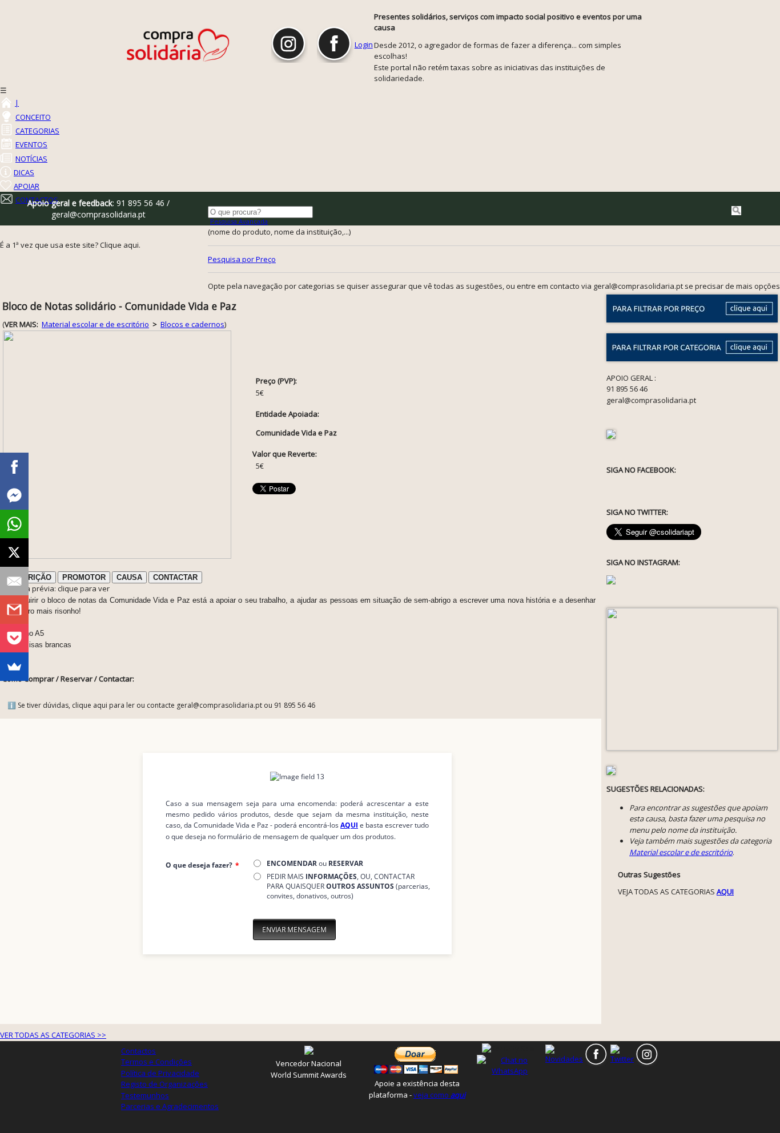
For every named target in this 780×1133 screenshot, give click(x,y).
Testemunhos (145, 1095)
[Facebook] (14, 467)
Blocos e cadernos (192, 324)
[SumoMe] (14, 666)
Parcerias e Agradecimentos (170, 1106)
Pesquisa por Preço (242, 259)
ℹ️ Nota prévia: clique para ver (56, 588)
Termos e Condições (156, 1062)
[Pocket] (14, 638)
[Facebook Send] (14, 495)
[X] (14, 552)
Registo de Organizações (164, 1084)
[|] (5, 103)
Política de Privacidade (160, 1073)
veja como (439, 1095)
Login (364, 44)
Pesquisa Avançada (239, 221)
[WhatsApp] (14, 524)
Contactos (138, 1051)
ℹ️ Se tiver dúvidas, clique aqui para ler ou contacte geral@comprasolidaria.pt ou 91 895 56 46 (161, 705)
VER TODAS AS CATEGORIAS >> (53, 1035)
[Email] (14, 581)
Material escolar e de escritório (95, 324)
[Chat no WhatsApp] (509, 1065)
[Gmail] (14, 609)
